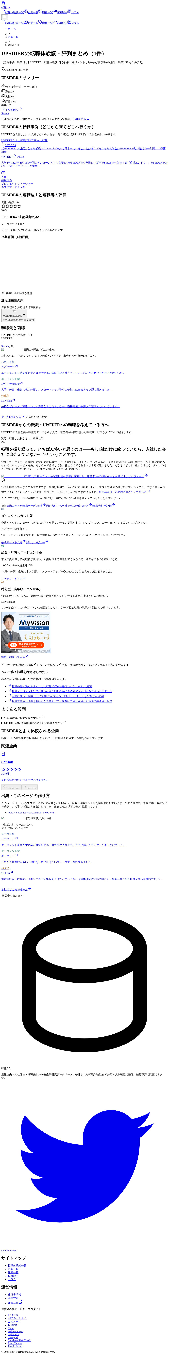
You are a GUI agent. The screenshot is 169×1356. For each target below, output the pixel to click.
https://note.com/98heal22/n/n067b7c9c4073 (31, 812)
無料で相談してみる (13, 657)
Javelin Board (15, 1346)
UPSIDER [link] (13, 44)
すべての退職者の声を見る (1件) (18, 320)
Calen (11, 1328)
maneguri (13, 1337)
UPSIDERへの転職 (37, 140)
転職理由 (62, 12)
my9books (13, 1334)
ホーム (12, 29)
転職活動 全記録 (102, 505)
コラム (75, 12)
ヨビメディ (14, 1321)
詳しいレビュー (35, 542)
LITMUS (13, 1315)
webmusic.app (15, 1331)
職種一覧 (47, 12)
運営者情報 (14, 1294)
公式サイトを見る (11, 542)
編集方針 (13, 1298)
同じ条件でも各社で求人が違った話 (67, 505)
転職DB (12, 1325)
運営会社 (13, 1303)
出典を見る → (81, 119)
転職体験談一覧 (14, 12)
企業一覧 (33, 12)
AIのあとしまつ (17, 1318)
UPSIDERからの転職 (13, 140)
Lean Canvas (15, 1343)
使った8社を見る (11, 417)
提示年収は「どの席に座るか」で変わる (123, 492)
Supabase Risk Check (19, 1340)
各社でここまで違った (14, 889)
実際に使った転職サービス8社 (24, 505)
